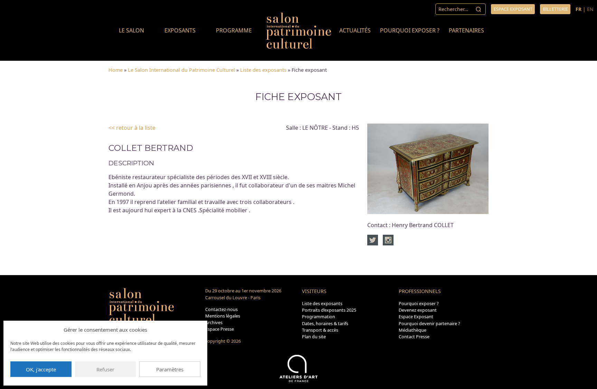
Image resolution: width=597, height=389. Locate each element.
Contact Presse (414, 336)
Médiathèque (412, 330)
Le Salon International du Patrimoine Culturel (181, 70)
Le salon (131, 30)
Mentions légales (222, 316)
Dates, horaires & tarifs (325, 323)
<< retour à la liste (131, 128)
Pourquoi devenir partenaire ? (429, 323)
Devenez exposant (418, 310)
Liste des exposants (263, 70)
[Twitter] (374, 239)
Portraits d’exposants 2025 (329, 310)
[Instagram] (388, 239)
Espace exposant (513, 9)
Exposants (180, 30)
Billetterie (555, 9)
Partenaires (466, 30)
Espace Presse (219, 329)
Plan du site (314, 336)
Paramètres (169, 369)
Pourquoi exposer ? (409, 30)
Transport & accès (320, 330)
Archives (213, 322)
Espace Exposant (416, 316)
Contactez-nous (221, 309)
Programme (234, 30)
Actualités (355, 30)
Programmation (318, 316)
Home (115, 70)
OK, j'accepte (41, 369)
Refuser (105, 369)
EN (590, 9)
